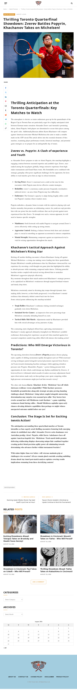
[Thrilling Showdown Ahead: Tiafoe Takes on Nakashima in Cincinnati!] (57, 557)
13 (38, 634)
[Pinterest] (5, 101)
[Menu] (5, 3)
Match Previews (9, 14)
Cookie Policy (36, 677)
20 (38, 638)
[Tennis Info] (38, 3)
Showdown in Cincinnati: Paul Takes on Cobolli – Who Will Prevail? (20, 570)
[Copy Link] (5, 128)
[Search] (71, 3)
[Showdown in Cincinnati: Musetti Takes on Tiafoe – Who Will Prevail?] (57, 524)
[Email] (5, 106)
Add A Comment (38, 582)
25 (18, 641)
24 (8, 641)
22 (58, 638)
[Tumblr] (5, 110)
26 (28, 641)
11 (18, 634)
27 (38, 641)
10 (8, 634)
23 (68, 638)
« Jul (4, 648)
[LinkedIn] (5, 97)
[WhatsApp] (5, 124)
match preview (9, 487)
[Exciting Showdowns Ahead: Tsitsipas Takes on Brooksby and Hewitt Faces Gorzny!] (20, 524)
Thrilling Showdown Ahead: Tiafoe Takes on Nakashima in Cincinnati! (56, 570)
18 (18, 638)
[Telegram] (5, 119)
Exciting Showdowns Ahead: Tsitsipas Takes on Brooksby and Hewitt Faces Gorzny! (18, 538)
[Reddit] (5, 115)
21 (48, 638)
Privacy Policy (62, 677)
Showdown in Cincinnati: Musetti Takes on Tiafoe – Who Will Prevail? (56, 537)
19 (28, 638)
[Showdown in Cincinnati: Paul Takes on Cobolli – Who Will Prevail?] (20, 557)
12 (28, 634)
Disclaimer (49, 677)
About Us (12, 677)
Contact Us (23, 677)
